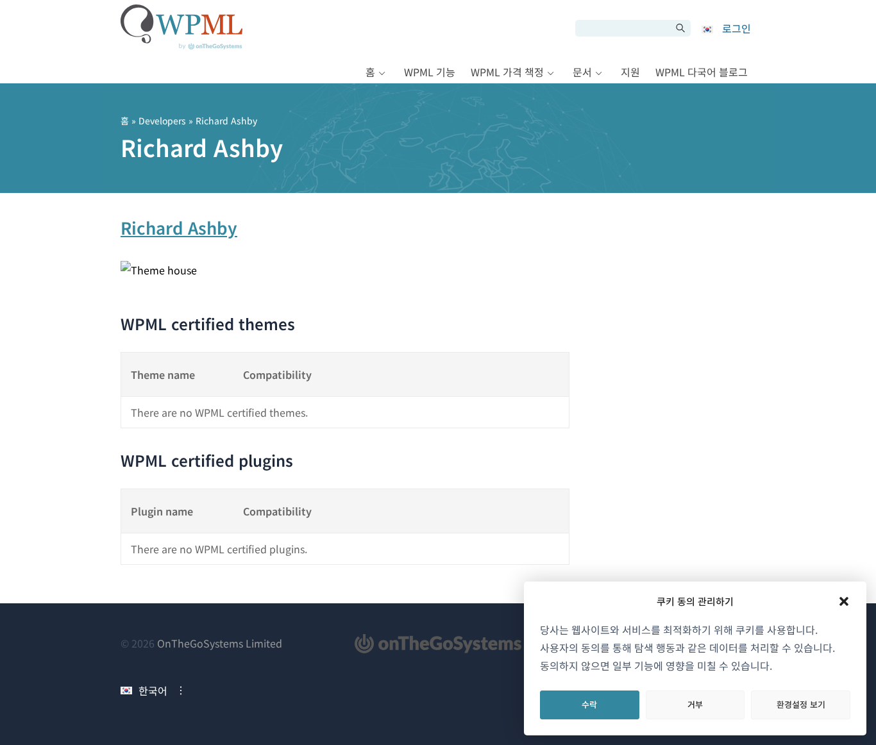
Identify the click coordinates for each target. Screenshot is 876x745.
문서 (582, 72)
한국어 (153, 690)
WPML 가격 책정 (507, 72)
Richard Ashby (179, 227)
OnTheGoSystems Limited (219, 643)
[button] (844, 601)
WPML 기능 (429, 72)
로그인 (736, 28)
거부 (695, 704)
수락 (589, 704)
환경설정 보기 (801, 704)
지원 (630, 72)
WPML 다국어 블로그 (701, 72)
